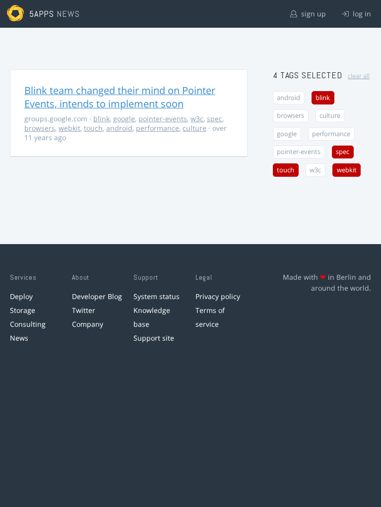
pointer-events (162, 118)
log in (361, 13)
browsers (39, 128)
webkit (69, 128)
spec (214, 118)
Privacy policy (217, 296)
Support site (153, 338)
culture (194, 128)
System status (156, 296)
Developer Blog (97, 296)
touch (93, 128)
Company (87, 324)
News (19, 338)
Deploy (21, 296)
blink (101, 118)
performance (157, 128)
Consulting (28, 324)
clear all (359, 76)
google (124, 118)
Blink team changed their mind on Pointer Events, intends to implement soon (119, 97)
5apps (42, 13)
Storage (22, 310)
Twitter (83, 310)
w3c (196, 118)
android (119, 128)
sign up (312, 13)
